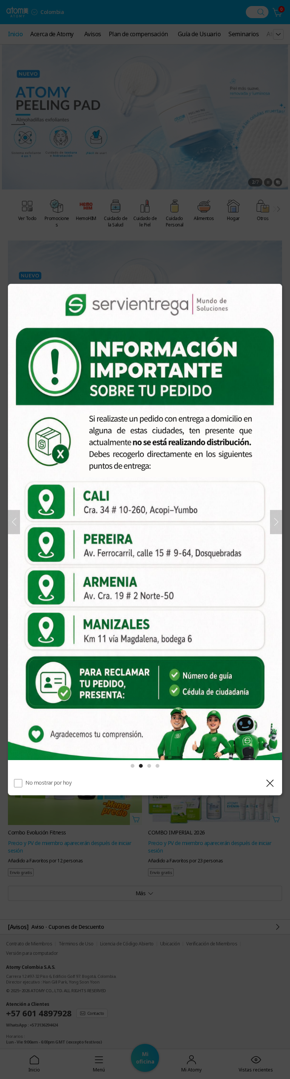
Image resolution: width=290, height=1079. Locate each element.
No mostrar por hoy (48, 782)
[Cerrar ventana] (270, 783)
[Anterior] (14, 522)
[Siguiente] (276, 522)
